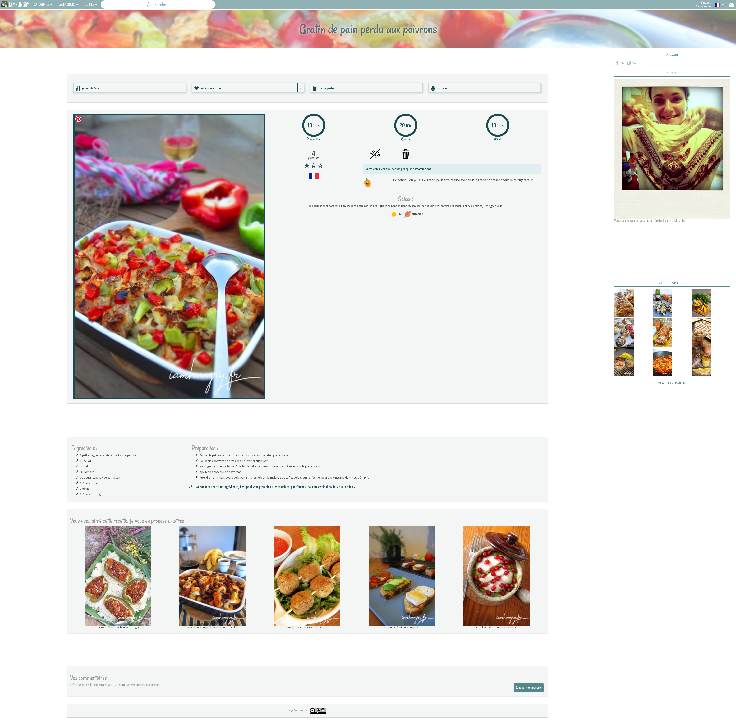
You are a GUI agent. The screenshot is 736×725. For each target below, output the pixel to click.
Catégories (41, 5)
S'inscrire (706, 3)
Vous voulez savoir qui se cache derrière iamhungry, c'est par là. (649, 221)
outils (89, 5)
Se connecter (703, 6)
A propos (672, 73)
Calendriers (67, 5)
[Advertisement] (307, 56)
